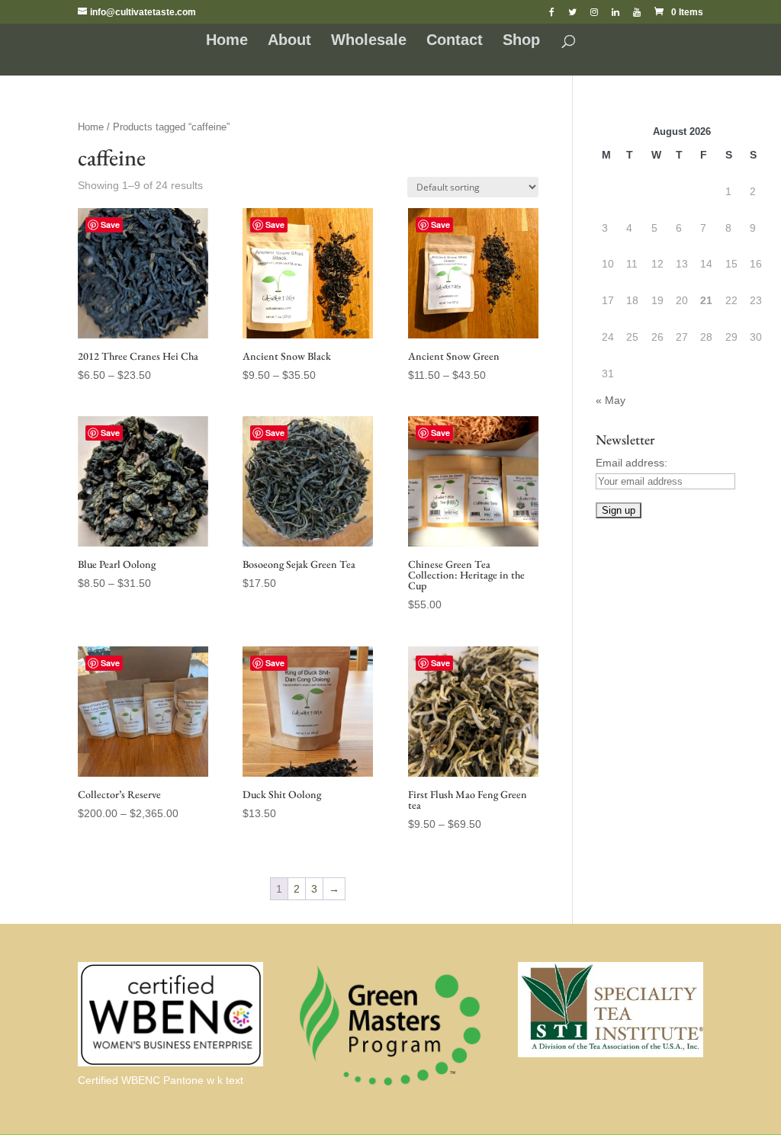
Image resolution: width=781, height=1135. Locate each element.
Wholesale (369, 41)
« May (610, 400)
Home (227, 41)
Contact (454, 41)
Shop (521, 41)
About (289, 41)
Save (110, 224)
